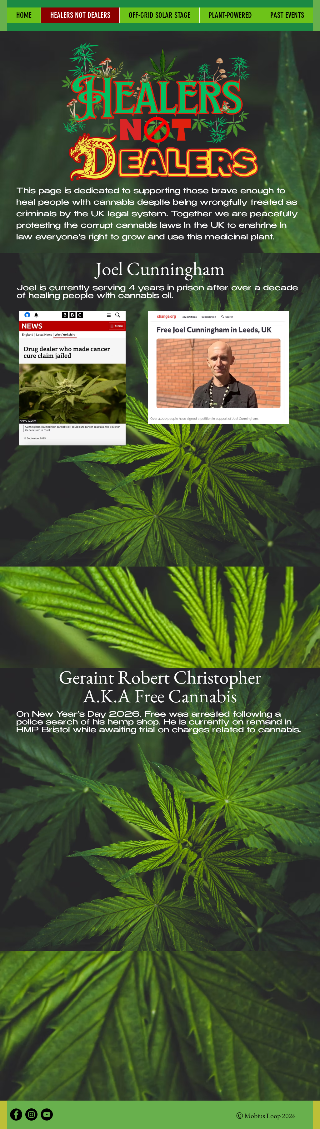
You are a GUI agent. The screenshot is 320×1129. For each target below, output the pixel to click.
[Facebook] (16, 1114)
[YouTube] (47, 1114)
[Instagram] (31, 1114)
